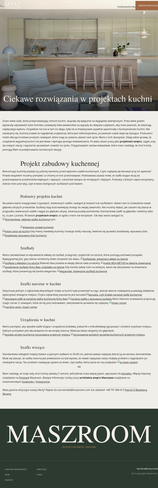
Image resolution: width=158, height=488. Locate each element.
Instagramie (43, 381)
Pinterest (24, 377)
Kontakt (96, 5)
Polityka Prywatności (16, 469)
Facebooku (28, 381)
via (79, 366)
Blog (7, 474)
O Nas (84, 5)
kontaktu (126, 373)
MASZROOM (79, 432)
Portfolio (72, 5)
